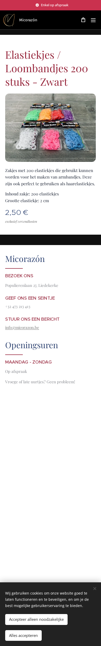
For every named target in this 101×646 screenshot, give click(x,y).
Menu (93, 20)
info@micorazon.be (22, 327)
